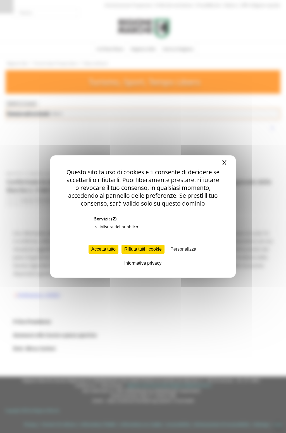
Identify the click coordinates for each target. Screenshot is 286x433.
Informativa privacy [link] (142, 263)
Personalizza (183, 249)
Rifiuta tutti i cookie (143, 249)
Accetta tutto (103, 249)
